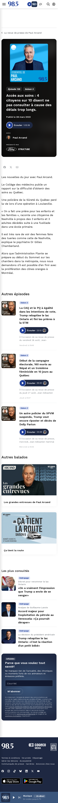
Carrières (30, 764)
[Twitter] (11, 167)
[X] (32, 771)
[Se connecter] (54, 4)
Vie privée (26, 758)
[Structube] (24, 149)
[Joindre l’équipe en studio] (40, 4)
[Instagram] (8, 771)
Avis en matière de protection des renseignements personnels (30, 706)
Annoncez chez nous (45, 764)
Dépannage (38, 758)
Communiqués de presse (12, 764)
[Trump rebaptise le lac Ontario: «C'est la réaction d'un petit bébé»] (8, 636)
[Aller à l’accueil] (13, 5)
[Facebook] (4, 167)
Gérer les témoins (9, 761)
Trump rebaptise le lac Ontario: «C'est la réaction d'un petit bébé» (35, 642)
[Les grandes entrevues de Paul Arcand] (29, 479)
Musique (27, 796)
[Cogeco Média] (37, 748)
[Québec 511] (54, 750)
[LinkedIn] (26, 771)
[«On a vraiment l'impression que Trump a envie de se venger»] (8, 583)
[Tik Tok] (14, 771)
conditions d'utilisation (13, 716)
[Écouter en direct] (29, 4)
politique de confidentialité (26, 714)
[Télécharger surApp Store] (10, 781)
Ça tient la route (14, 550)
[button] (14, 797)
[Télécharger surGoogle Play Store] (33, 781)
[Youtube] (38, 771)
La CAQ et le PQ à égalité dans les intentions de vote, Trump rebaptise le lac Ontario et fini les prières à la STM (37, 315)
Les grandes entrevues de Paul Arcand (27, 502)
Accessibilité (25, 761)
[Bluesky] (20, 771)
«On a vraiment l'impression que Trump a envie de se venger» (36, 591)
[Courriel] (17, 167)
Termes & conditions (10, 758)
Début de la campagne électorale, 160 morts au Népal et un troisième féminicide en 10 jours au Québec (35, 368)
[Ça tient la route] (29, 527)
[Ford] (11, 149)
